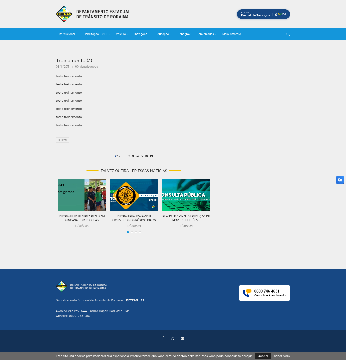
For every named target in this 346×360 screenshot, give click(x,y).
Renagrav (184, 34)
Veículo (121, 34)
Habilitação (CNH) (95, 34)
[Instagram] (172, 338)
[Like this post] (121, 156)
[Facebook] (163, 338)
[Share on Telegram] (146, 156)
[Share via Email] (151, 156)
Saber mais (282, 356)
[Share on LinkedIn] (138, 156)
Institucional (67, 34)
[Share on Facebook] (129, 156)
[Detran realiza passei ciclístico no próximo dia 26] (134, 195)
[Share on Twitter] (133, 156)
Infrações (141, 34)
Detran (62, 140)
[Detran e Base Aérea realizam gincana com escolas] (82, 195)
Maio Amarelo (231, 34)
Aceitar (263, 356)
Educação (162, 34)
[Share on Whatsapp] (142, 156)
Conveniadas (205, 34)
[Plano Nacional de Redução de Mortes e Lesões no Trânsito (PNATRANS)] (186, 195)
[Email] (182, 338)
